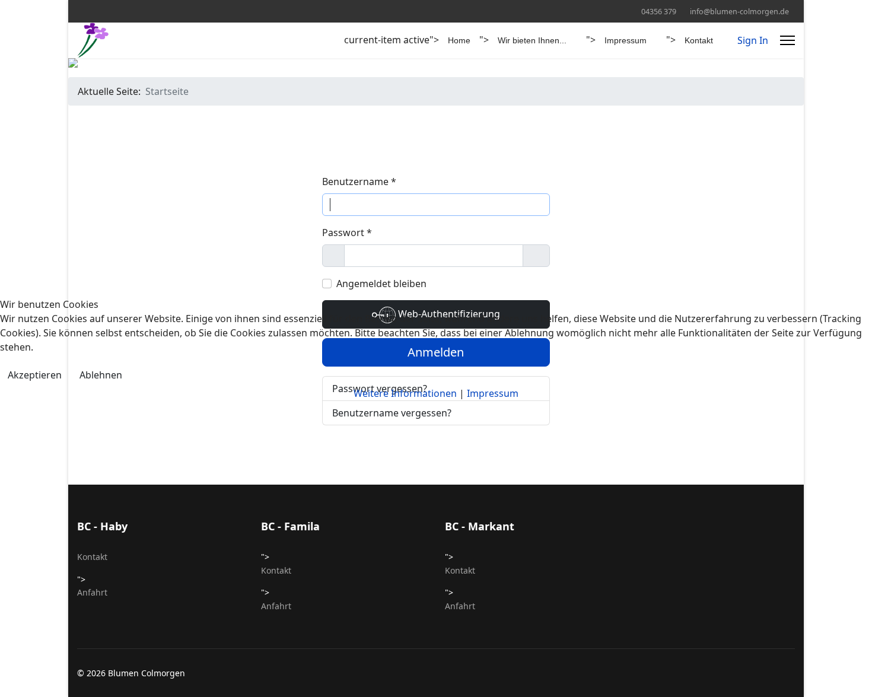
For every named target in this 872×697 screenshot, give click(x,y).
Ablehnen (100, 374)
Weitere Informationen (405, 393)
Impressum (492, 393)
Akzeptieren (35, 374)
